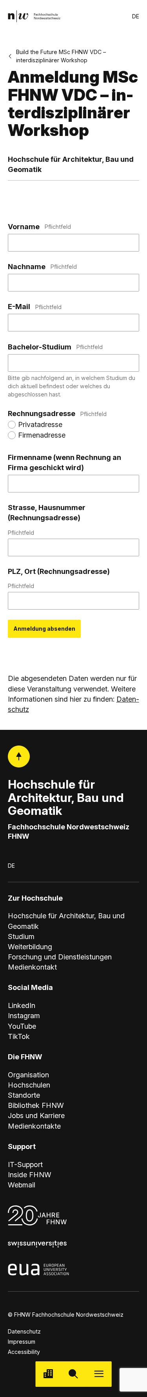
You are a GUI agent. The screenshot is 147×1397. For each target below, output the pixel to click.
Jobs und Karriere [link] (36, 1115)
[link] (34, 16)
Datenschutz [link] (24, 1331)
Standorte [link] (24, 1095)
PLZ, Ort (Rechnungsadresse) (59, 578)
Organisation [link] (28, 1075)
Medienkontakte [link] (34, 1126)
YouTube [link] (22, 1026)
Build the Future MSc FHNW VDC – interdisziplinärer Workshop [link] (61, 56)
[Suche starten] (73, 1374)
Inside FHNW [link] (29, 1175)
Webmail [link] (21, 1185)
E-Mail (35, 306)
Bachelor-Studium (55, 347)
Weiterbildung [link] (30, 947)
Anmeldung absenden (44, 628)
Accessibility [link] (24, 1351)
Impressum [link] (21, 1341)
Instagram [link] (24, 1016)
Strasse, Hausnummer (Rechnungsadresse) (46, 519)
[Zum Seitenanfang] (19, 756)
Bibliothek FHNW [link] (36, 1105)
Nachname (42, 266)
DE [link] (135, 16)
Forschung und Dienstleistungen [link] (60, 957)
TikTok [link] (19, 1036)
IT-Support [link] (25, 1164)
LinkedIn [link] (21, 1005)
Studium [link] (21, 936)
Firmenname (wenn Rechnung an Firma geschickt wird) (64, 462)
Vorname (39, 227)
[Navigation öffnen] (99, 1374)
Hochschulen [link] (29, 1085)
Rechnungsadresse (57, 413)
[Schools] (48, 1374)
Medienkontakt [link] (32, 967)
